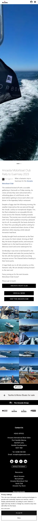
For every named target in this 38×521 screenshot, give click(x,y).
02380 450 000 (20, 452)
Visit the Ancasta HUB (19, 299)
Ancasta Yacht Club (19, 286)
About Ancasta (19, 476)
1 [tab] (18, 164)
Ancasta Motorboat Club (19, 481)
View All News (19, 293)
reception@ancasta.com (21, 454)
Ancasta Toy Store (19, 486)
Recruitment (19, 479)
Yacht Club (19, 483)
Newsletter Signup (19, 466)
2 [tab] (20, 164)
